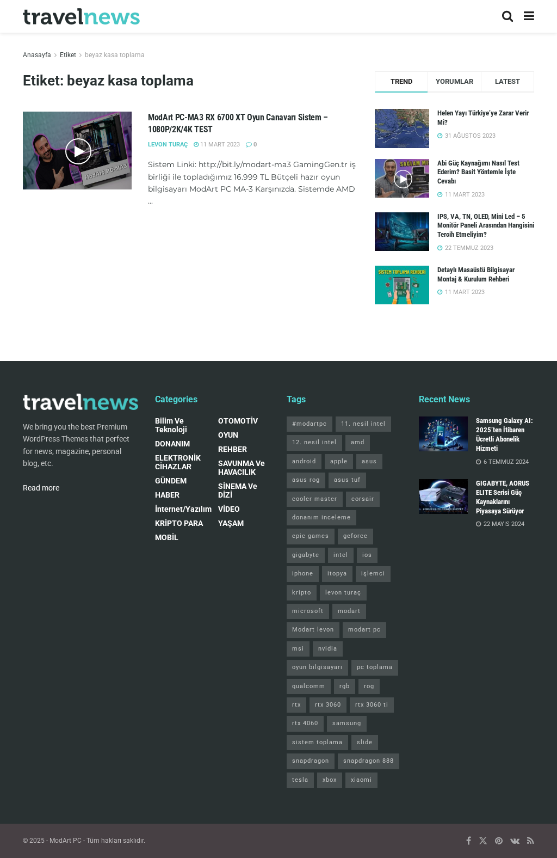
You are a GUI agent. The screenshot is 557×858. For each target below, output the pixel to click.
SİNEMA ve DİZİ (237, 490)
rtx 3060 (328, 704)
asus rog (306, 479)
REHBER (232, 449)
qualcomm (308, 686)
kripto (301, 592)
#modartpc (309, 423)
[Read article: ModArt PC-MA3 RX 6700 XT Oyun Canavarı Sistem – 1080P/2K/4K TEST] (77, 150)
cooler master (314, 498)
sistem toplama (317, 742)
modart (349, 611)
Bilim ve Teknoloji (171, 425)
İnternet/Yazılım (183, 509)
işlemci (373, 573)
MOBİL (166, 537)
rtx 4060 (305, 723)
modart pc (364, 629)
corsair (362, 498)
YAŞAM (231, 523)
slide (365, 742)
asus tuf (347, 479)
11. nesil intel (363, 423)
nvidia (327, 648)
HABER (167, 495)
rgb (344, 686)
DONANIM (172, 443)
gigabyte (305, 555)
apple (339, 461)
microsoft (308, 611)
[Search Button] (507, 16)
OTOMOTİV (238, 420)
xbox (330, 779)
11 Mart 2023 (219, 144)
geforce (355, 536)
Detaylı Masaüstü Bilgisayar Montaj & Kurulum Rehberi (476, 274)
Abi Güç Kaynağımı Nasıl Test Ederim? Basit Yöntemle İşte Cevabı (478, 172)
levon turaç (343, 592)
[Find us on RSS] (530, 841)
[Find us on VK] (514, 841)
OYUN (228, 435)
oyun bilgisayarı (317, 667)
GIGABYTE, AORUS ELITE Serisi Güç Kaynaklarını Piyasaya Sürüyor (502, 497)
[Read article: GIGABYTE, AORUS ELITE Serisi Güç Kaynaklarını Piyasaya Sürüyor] (443, 496)
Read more (41, 487)
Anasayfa (37, 55)
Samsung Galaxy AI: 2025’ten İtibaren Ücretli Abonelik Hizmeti (504, 434)
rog (369, 686)
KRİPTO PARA (179, 523)
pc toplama (375, 667)
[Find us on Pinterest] (499, 841)
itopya (337, 573)
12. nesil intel (314, 442)
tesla (300, 779)
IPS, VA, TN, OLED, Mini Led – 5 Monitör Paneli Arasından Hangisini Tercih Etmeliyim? (485, 225)
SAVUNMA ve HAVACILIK (241, 467)
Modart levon (313, 629)
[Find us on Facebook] (468, 841)
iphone (302, 573)
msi (298, 648)
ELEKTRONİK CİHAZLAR (178, 462)
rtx (296, 704)
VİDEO (229, 509)
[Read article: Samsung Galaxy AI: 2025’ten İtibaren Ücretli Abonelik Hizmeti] (443, 433)
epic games (310, 536)
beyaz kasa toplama (115, 55)
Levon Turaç (168, 144)
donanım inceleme (321, 517)
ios (367, 555)
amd (357, 442)
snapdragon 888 (368, 760)
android (304, 461)
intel (340, 555)
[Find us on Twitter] (483, 841)
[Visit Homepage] (81, 16)
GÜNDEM (171, 480)
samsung (346, 723)
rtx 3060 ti (371, 704)
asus (369, 461)
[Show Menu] (529, 16)
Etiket (68, 55)
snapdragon (310, 760)
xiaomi (361, 779)
